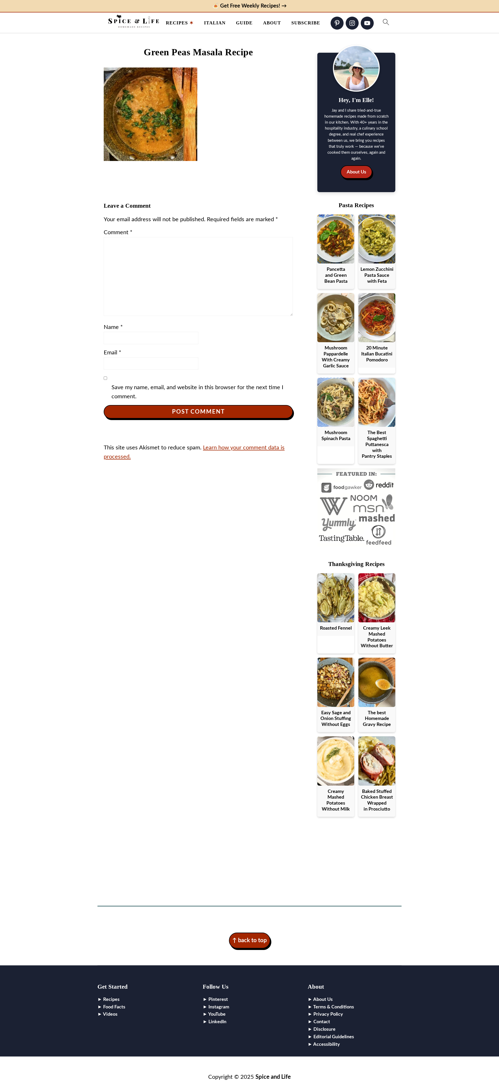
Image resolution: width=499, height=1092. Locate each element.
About (272, 22)
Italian (215, 22)
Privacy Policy (328, 1014)
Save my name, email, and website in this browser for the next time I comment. (197, 392)
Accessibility (326, 1044)
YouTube (217, 1014)
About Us (356, 172)
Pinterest (218, 999)
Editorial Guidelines (333, 1037)
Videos (110, 1014)
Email (112, 352)
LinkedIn (217, 1022)
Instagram (218, 1007)
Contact (321, 1022)
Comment (118, 232)
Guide (244, 22)
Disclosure (324, 1029)
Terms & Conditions (333, 1007)
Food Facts (114, 1007)
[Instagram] (352, 23)
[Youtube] (367, 23)
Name (113, 327)
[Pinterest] (337, 23)
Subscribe (305, 22)
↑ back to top (249, 940)
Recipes (177, 22)
